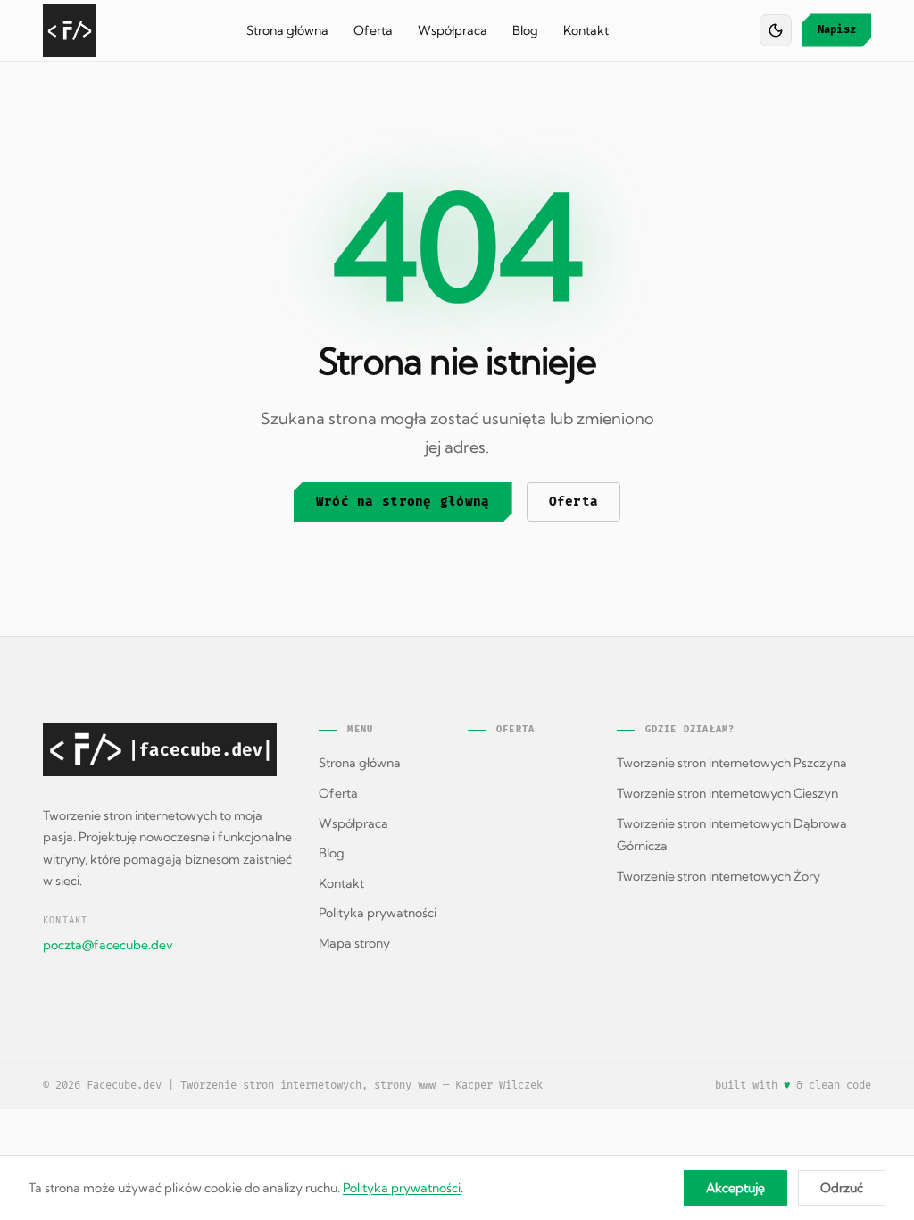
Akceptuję (735, 1188)
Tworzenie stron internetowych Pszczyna (732, 763)
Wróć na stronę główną (403, 501)
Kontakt (586, 30)
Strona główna (287, 30)
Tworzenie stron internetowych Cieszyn (727, 793)
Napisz (837, 30)
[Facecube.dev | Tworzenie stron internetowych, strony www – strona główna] (160, 749)
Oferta (373, 30)
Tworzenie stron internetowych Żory (718, 876)
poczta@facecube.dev (108, 945)
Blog (525, 30)
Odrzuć (841, 1188)
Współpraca (452, 30)
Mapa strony (354, 943)
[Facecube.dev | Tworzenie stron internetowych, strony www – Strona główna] (69, 30)
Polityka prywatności (377, 913)
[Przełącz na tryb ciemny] (776, 30)
